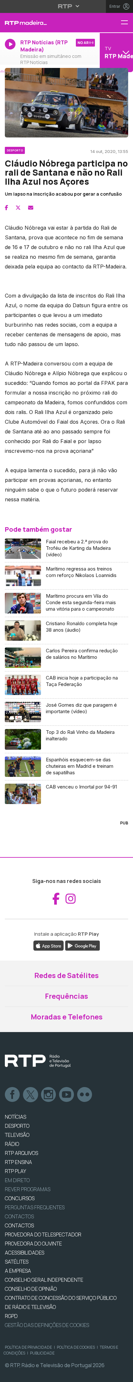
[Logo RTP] (38, 1061)
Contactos (19, 1216)
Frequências (66, 996)
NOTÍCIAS (15, 1116)
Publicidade (42, 1353)
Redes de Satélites (66, 975)
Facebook (12, 1095)
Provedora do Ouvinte (33, 1243)
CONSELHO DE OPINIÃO (31, 1288)
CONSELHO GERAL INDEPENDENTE (44, 1279)
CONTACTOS (19, 1225)
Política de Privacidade (28, 1347)
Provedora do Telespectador (43, 1234)
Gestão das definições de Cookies (47, 1325)
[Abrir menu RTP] (66, 6)
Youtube (67, 1095)
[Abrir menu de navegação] (127, 23)
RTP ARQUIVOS (21, 1153)
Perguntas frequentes (35, 1207)
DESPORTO (17, 1125)
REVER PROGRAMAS (27, 1189)
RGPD (11, 1316)
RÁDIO (12, 1144)
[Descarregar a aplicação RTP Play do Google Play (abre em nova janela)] (82, 945)
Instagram (48, 1095)
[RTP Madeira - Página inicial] (44, 22)
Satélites (16, 1261)
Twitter (30, 1095)
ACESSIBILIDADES (24, 1252)
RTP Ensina (18, 1162)
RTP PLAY (15, 1171)
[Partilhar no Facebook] (6, 207)
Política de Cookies (76, 1347)
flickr (85, 1095)
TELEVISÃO (17, 1134)
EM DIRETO (17, 1180)
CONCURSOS (20, 1198)
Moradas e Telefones (67, 1017)
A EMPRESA (18, 1270)
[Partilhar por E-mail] (30, 207)
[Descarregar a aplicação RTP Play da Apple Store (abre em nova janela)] (48, 945)
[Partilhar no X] (18, 207)
